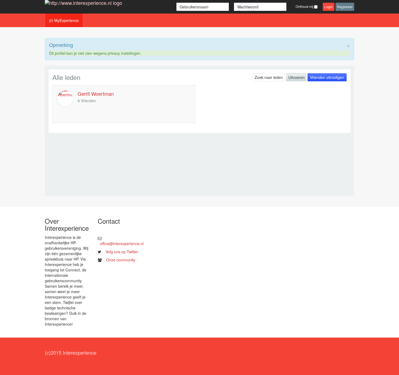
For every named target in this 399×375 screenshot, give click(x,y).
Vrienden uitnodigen (327, 77)
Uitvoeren (296, 77)
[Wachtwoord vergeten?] (288, 6)
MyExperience (66, 20)
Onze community (120, 259)
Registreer (345, 6)
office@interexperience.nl (122, 243)
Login (328, 6)
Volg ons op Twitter (122, 251)
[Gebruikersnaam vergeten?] (232, 6)
